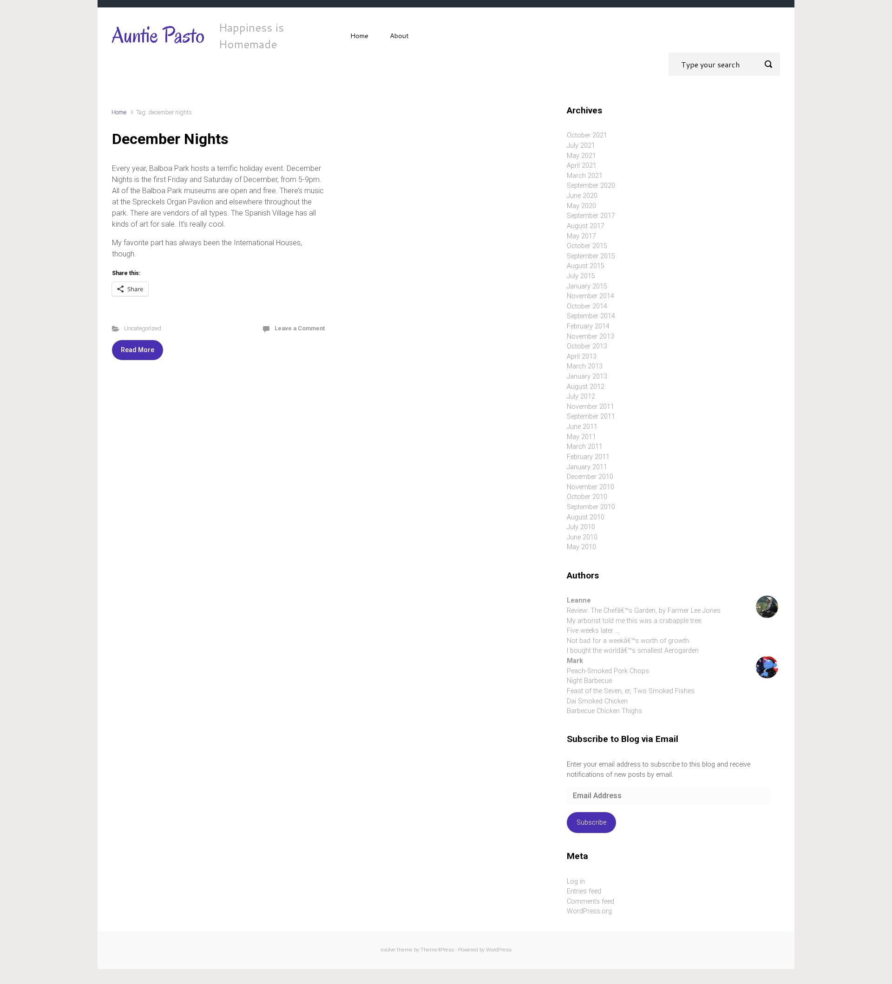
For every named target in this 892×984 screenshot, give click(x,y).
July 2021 (581, 146)
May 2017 (581, 236)
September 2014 (591, 316)
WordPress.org (589, 911)
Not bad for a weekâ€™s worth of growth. (628, 641)
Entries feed (584, 891)
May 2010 (581, 547)
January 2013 (587, 376)
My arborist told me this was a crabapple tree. (634, 621)
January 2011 (587, 467)
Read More (137, 350)
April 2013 (582, 357)
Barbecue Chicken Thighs (604, 711)
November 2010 (590, 487)
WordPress (499, 950)
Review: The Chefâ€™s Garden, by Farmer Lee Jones (644, 611)
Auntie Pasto (158, 35)
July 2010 (581, 527)
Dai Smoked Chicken (597, 701)
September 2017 (591, 216)
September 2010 (591, 507)
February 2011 (588, 457)
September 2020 (591, 186)
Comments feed (590, 901)
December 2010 (590, 477)
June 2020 (582, 196)
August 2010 (585, 517)
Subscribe (591, 823)
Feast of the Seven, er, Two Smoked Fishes (631, 691)
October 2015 (587, 246)
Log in (576, 882)
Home (359, 35)
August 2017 (585, 226)
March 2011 (585, 447)
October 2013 (587, 346)
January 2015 (587, 286)
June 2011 (582, 427)
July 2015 (581, 276)
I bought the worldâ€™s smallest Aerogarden (633, 651)
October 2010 (587, 497)
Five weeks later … (593, 631)
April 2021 (582, 166)
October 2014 (587, 306)
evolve (388, 950)
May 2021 (581, 156)
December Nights (170, 139)
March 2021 (585, 176)
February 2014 (588, 326)
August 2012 (585, 387)
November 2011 (590, 407)
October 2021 (587, 135)
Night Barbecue (589, 681)
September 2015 (591, 256)
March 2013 (585, 366)
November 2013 (590, 337)
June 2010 (582, 537)
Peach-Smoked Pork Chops (608, 671)
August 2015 (585, 266)
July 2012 (581, 396)
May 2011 (581, 437)
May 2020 (581, 206)
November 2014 (590, 296)
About (399, 35)
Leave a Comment (300, 328)
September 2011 (591, 416)
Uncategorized (142, 328)
